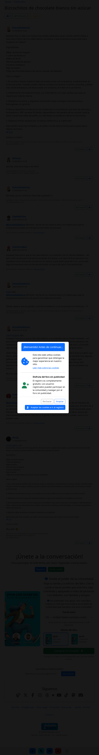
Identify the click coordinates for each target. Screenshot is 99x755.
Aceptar (60, 401)
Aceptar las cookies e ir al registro (47, 407)
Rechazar (47, 401)
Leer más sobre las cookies (46, 367)
